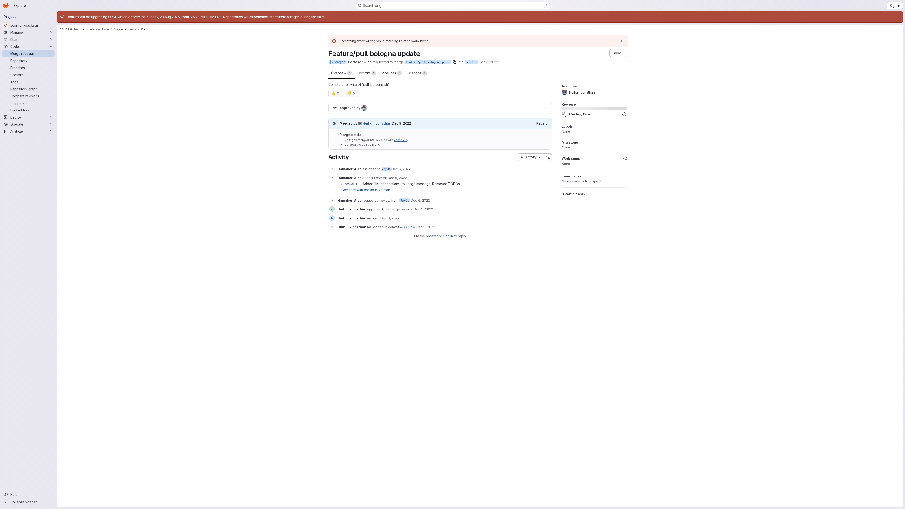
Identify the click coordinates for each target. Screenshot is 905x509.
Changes (416, 73)
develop (471, 62)
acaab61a (400, 140)
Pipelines (391, 73)
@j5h (386, 169)
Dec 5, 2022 (488, 62)
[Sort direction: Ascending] (548, 157)
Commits (366, 73)
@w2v (404, 200)
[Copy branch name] (454, 62)
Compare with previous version (365, 190)
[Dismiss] (622, 41)
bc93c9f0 (351, 184)
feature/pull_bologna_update (428, 62)
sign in (448, 236)
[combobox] (531, 157)
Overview (340, 73)
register (432, 236)
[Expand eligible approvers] (546, 108)
